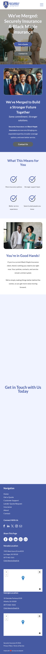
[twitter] (12, 526)
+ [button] (6, 572)
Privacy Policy (8, 646)
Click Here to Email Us (11, 561)
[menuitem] (13, 493)
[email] (21, 526)
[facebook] (4, 526)
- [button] (6, 574)
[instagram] (17, 526)
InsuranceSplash (18, 651)
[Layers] (39, 572)
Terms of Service (19, 646)
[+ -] (23, 580)
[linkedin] (8, 526)
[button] (41, 4)
